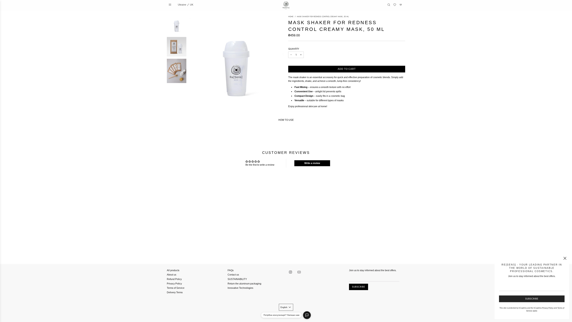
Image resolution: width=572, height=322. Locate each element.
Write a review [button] (312, 163)
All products (173, 270)
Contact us (233, 274)
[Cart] (401, 4)
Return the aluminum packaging (244, 283)
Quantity (293, 49)
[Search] (389, 4)
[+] (301, 55)
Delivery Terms (175, 292)
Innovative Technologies (240, 288)
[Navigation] (170, 4)
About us (171, 274)
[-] (291, 55)
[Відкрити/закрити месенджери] (307, 315)
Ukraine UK (185, 4)
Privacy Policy (174, 283)
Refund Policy (174, 279)
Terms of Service (175, 288)
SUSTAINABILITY (237, 279)
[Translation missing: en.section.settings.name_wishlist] (395, 4)
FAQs (231, 270)
